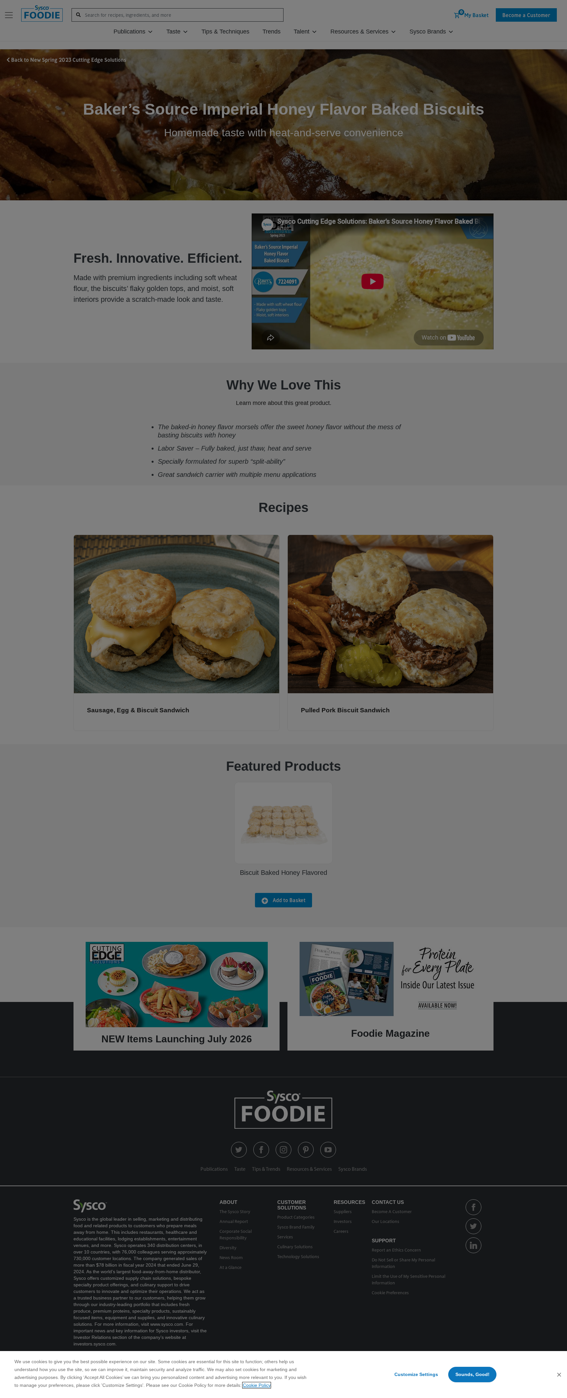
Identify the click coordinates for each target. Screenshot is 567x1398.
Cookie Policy (256, 1385)
